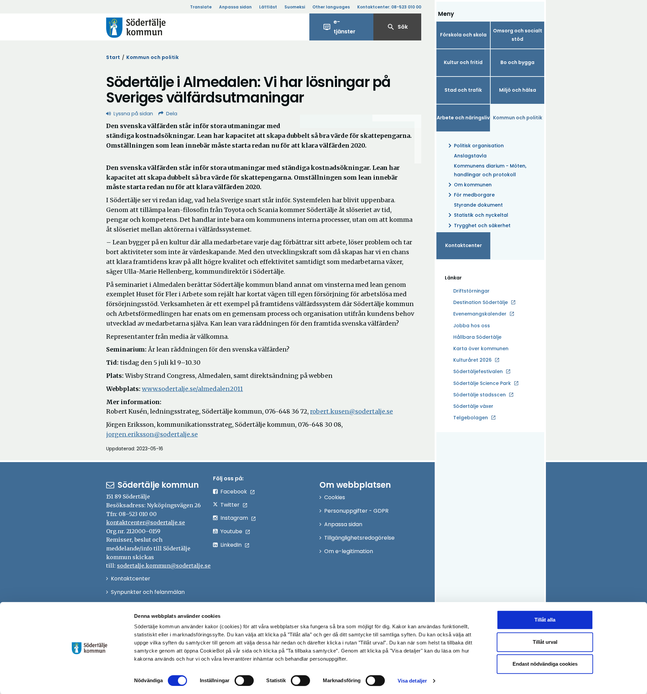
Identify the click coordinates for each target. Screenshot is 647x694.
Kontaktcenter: (389, 7)
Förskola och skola (463, 34)
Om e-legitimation (348, 551)
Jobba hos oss (471, 326)
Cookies (334, 497)
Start (113, 57)
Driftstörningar (471, 291)
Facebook (233, 491)
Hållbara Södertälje (477, 337)
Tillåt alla (544, 620)
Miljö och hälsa (517, 90)
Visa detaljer (412, 681)
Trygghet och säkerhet (478, 225)
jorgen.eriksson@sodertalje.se (152, 434)
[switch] (244, 680)
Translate (201, 7)
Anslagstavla (470, 155)
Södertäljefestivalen (478, 371)
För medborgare (470, 195)
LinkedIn (231, 545)
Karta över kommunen (481, 348)
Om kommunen (469, 185)
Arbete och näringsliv (463, 117)
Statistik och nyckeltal (477, 215)
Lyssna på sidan (133, 113)
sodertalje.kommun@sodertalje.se (164, 565)
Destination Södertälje (480, 303)
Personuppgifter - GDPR (356, 511)
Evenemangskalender (479, 313)
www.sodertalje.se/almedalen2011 (192, 389)
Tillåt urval (545, 642)
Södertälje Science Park (482, 384)
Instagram (234, 518)
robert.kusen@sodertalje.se (351, 411)
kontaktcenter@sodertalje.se (145, 522)
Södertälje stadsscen (479, 394)
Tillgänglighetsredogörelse (359, 538)
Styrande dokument (478, 205)
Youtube (231, 531)
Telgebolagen (470, 418)
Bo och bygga (517, 62)
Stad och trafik (463, 90)
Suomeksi (294, 7)
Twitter (230, 505)
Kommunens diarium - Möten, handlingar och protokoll (490, 170)
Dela (171, 113)
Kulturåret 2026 (472, 360)
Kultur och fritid (463, 62)
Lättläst (268, 7)
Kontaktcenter (463, 245)
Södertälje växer (473, 406)
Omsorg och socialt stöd (517, 34)
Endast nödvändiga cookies (545, 664)
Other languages (331, 7)
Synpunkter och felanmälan (148, 592)
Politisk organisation (475, 146)
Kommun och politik (152, 57)
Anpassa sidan (235, 7)
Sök (397, 27)
